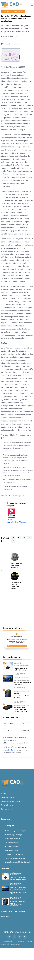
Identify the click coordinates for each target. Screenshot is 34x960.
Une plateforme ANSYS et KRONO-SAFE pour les (16, 585)
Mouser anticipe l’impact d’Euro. (18, 893)
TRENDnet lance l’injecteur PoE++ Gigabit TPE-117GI (20, 709)
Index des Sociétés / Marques (11, 801)
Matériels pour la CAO (12, 850)
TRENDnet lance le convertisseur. (16, 905)
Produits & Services (7, 805)
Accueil (3, 793)
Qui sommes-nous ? (7, 809)
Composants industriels (21, 666)
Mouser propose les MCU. (19, 879)
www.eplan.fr (19, 496)
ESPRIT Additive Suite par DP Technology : (16, 565)
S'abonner (26, 724)
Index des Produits (7, 797)
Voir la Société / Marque (16, 522)
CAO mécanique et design (13, 835)
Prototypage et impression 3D (15, 858)
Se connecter (5, 819)
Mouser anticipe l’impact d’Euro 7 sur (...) (22, 683)
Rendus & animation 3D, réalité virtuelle (17, 862)
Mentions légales (7, 941)
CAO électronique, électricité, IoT (19, 662)
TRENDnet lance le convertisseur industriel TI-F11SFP (22, 696)
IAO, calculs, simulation (21, 680)
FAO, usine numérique (12, 843)
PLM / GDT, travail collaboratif (14, 854)
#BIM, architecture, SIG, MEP (13, 11)
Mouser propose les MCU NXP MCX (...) (20, 669)
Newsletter (4, 917)
